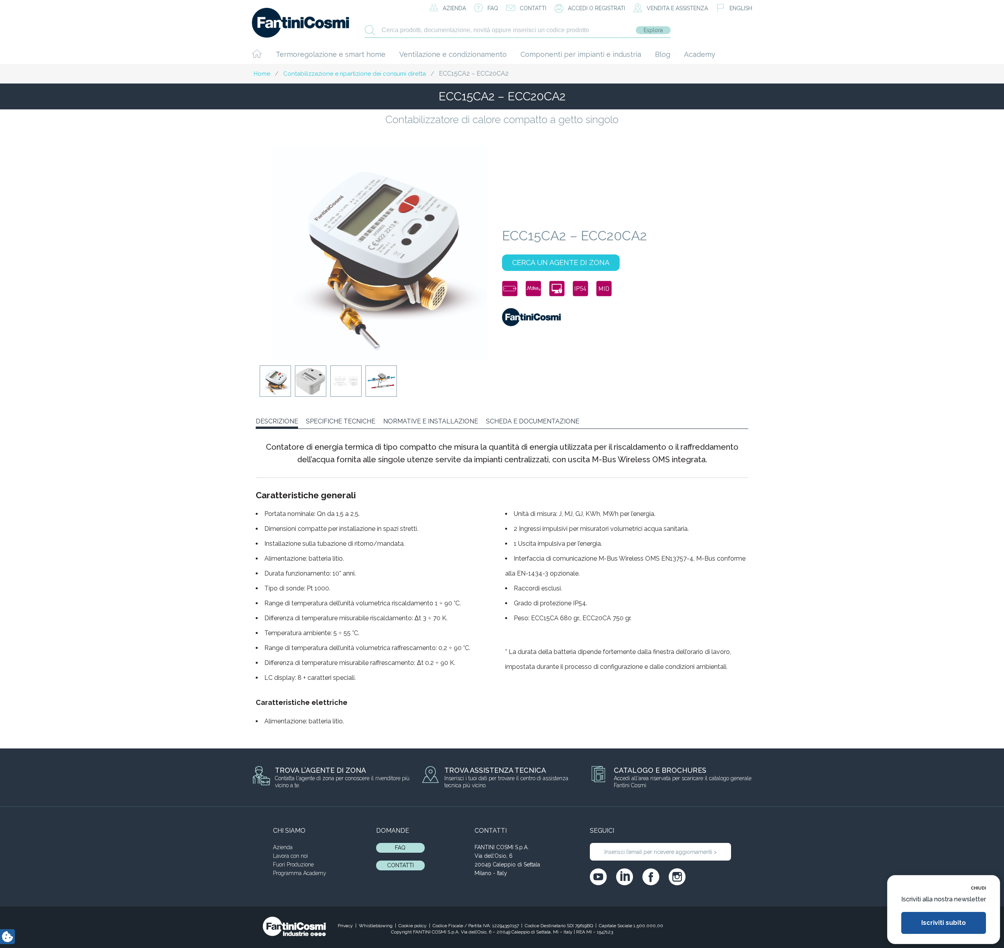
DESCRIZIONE (277, 421)
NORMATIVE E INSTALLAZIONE (430, 421)
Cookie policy (412, 925)
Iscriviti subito (943, 922)
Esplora (653, 30)
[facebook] (650, 876)
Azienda (283, 847)
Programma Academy (299, 873)
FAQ (400, 847)
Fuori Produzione (293, 864)
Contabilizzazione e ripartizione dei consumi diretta (354, 73)
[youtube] (598, 876)
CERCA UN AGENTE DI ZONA (560, 262)
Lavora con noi (290, 856)
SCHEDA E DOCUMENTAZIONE (532, 421)
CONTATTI (400, 865)
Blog (662, 54)
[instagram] (677, 876)
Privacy (345, 925)
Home (262, 73)
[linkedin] (624, 876)
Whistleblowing (376, 925)
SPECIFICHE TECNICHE (340, 421)
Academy (699, 54)
